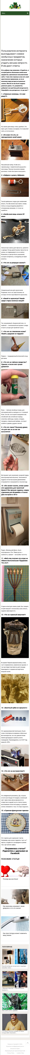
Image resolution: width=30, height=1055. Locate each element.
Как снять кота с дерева (10, 1010)
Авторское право (15, 1048)
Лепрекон (10, 1044)
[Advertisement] (15, 34)
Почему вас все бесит (10, 879)
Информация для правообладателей (15, 1050)
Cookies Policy (20, 1053)
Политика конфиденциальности (15, 1046)
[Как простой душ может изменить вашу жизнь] (15, 923)
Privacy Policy (10, 1053)
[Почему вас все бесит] (15, 869)
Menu (3, 13)
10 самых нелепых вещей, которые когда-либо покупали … (13, 1032)
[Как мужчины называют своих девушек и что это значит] (15, 896)
